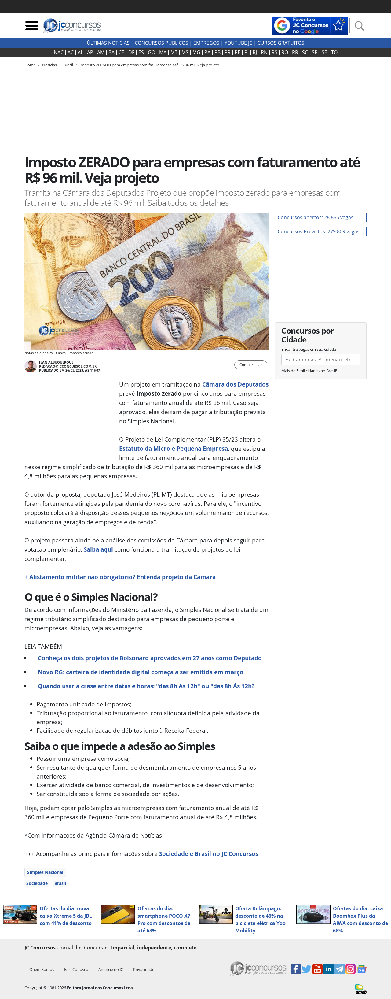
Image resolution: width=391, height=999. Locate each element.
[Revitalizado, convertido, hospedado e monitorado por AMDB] (361, 988)
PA (207, 52)
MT (173, 52)
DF (131, 52)
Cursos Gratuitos (281, 42)
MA (162, 52)
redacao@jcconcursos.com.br (68, 366)
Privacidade (143, 969)
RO (284, 52)
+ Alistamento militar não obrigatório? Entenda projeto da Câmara (120, 577)
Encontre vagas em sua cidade (308, 349)
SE (324, 52)
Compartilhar (250, 364)
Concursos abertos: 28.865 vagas (315, 217)
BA (111, 52)
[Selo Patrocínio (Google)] (310, 25)
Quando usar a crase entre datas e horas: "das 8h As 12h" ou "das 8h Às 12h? (146, 686)
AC (71, 52)
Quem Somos (41, 969)
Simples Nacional (45, 872)
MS (184, 52)
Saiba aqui (97, 549)
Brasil (60, 883)
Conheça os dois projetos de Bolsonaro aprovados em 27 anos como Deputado (150, 658)
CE (121, 52)
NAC (59, 52)
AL (80, 52)
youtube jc (238, 42)
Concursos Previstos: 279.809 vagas (319, 231)
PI (246, 52)
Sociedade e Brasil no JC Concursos (208, 853)
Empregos (206, 42)
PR (228, 52)
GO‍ (151, 52)
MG (196, 52)
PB (217, 52)
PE (237, 52)
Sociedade (37, 883)
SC (305, 52)
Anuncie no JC (110, 969)
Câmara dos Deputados (235, 384)
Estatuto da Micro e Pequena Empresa (173, 448)
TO (334, 52)
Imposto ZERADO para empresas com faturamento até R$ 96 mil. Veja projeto (149, 65)
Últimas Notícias (108, 42)
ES (141, 52)
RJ (255, 52)
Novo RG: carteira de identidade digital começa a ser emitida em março (140, 672)
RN (264, 52)
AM (100, 52)
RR (295, 52)
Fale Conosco (76, 969)
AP (90, 52)
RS (274, 52)
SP (315, 52)
